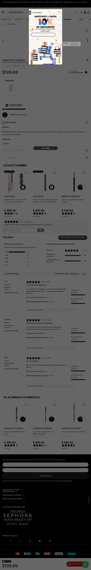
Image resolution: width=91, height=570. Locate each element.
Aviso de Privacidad (55, 44)
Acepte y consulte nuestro (46, 44)
